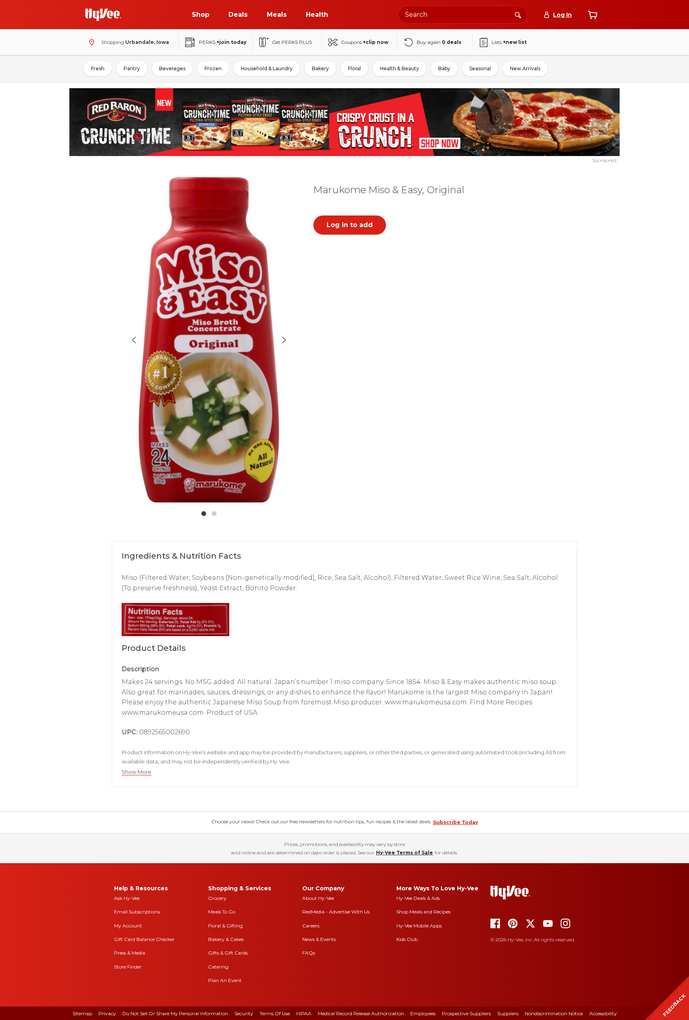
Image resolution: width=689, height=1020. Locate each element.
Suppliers (507, 1013)
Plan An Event (225, 980)
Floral (354, 68)
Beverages (172, 68)
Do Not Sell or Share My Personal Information (175, 1013)
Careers (310, 926)
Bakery (320, 68)
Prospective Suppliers (466, 1013)
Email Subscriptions (137, 912)
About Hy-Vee (318, 898)
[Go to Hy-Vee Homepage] (103, 14)
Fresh (97, 68)
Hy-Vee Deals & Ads (418, 898)
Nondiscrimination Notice (554, 1013)
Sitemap (82, 1013)
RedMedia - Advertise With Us (336, 912)
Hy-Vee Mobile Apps (419, 926)
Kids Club (407, 939)
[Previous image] (134, 340)
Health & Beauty (399, 68)
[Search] (518, 14)
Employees (422, 1013)
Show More (137, 772)
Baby (444, 68)
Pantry (132, 68)
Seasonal (480, 68)
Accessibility (603, 1013)
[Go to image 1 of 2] (204, 513)
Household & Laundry (267, 68)
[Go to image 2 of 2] (214, 513)
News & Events (319, 939)
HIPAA (303, 1013)
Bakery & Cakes (226, 939)
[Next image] (284, 340)
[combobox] (463, 15)
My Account (128, 926)
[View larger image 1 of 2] (209, 339)
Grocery (217, 898)
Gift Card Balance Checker (144, 939)
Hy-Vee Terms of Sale (404, 853)
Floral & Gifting (225, 926)
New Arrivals (525, 68)
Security (243, 1013)
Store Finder (128, 967)
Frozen (213, 68)
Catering (218, 967)
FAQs (308, 953)
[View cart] (592, 15)
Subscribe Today (455, 822)
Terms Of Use (275, 1013)
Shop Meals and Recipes (423, 912)
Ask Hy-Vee (127, 898)
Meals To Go (221, 912)
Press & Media (129, 953)
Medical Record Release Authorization (361, 1013)
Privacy (107, 1013)
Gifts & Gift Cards (228, 953)
